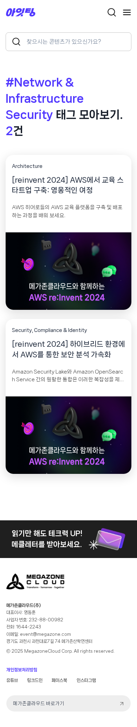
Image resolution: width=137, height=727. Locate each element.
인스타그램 (86, 680)
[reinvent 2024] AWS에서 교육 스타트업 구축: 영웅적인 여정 (68, 185)
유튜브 (12, 680)
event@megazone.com (45, 634)
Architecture (27, 166)
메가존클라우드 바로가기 (38, 703)
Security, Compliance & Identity (49, 330)
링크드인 (35, 680)
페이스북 (59, 680)
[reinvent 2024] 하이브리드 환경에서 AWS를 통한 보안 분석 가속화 (68, 349)
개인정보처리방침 (21, 670)
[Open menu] (126, 12)
